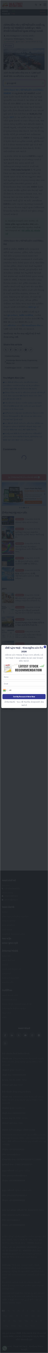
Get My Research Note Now (24, 697)
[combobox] (5, 690)
